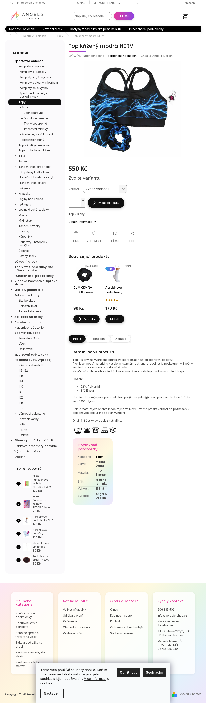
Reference (70, 621)
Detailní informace (80, 221)
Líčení (22, 343)
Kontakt (115, 621)
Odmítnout (128, 672)
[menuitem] (22, 29)
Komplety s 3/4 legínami (35, 77)
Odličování (26, 349)
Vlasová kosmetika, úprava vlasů (36, 282)
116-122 (23, 370)
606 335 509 (166, 609)
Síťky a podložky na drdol (29, 644)
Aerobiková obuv (27, 322)
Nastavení (52, 693)
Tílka (22, 155)
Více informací (95, 679)
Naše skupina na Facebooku (168, 623)
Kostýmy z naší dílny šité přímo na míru (33, 268)
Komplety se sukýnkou (34, 88)
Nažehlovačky (29, 419)
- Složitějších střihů (32, 139)
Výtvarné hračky (27, 451)
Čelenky (24, 250)
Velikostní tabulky (107, 2)
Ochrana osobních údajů (126, 627)
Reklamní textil (28, 306)
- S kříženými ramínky (34, 129)
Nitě (22, 424)
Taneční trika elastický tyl (36, 177)
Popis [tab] (77, 338)
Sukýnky (24, 188)
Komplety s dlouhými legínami (39, 82)
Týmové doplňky (30, 311)
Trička (23, 161)
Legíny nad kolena (31, 199)
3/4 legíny (25, 204)
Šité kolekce (27, 300)
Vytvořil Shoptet (190, 694)
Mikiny (23, 215)
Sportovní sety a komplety (26, 624)
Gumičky (24, 231)
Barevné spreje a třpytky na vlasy (27, 634)
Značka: (157, 55)
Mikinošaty (26, 220)
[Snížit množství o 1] (83, 205)
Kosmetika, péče (27, 333)
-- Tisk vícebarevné (34, 123)
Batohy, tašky (27, 256)
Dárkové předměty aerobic (35, 446)
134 (21, 381)
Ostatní (24, 435)
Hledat (124, 16)
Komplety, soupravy (32, 66)
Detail (114, 319)
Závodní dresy (25, 262)
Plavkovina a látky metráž (28, 664)
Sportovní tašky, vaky (31, 355)
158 (21, 403)
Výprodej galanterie (32, 413)
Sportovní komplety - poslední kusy (33, 95)
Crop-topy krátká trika (34, 172)
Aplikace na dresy (28, 317)
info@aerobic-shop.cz (172, 615)
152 (21, 397)
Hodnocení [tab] (98, 338)
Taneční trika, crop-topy (35, 166)
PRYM (23, 429)
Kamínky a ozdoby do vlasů (30, 654)
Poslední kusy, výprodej (33, 360)
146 (21, 392)
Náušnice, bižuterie (29, 328)
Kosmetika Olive (29, 338)
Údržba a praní (73, 615)
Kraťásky (24, 193)
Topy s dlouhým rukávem (35, 150)
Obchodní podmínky (76, 627)
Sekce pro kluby (26, 295)
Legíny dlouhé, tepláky (34, 209)
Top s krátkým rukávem (34, 145)
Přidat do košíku (108, 202)
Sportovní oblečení (29, 61)
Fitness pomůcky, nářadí (33, 440)
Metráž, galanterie (28, 290)
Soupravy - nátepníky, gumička (33, 243)
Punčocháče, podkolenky (34, 276)
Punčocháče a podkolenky (25, 615)
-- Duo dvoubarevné (34, 118)
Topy (22, 102)
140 (21, 386)
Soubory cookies (121, 633)
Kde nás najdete (121, 615)
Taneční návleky (29, 226)
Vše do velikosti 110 (31, 365)
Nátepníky (25, 236)
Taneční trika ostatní (33, 182)
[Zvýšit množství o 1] (83, 200)
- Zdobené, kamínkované (36, 134)
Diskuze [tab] (120, 338)
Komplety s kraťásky (33, 71)
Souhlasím (154, 672)
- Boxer (25, 107)
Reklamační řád (73, 633)
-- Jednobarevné (32, 112)
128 (21, 376)
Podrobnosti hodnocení (121, 55)
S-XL (22, 408)
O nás (81, 2)
